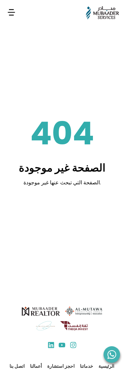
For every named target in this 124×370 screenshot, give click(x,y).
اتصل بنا (17, 366)
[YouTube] (62, 346)
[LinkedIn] (51, 346)
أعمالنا (36, 366)
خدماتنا (86, 366)
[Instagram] (73, 346)
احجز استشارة (61, 366)
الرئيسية (106, 366)
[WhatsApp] (111, 354)
